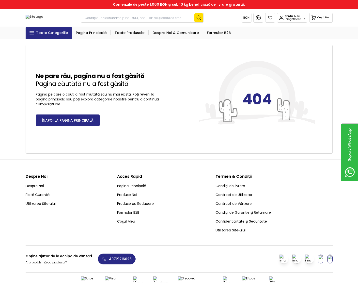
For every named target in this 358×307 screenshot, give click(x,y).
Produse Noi (127, 194)
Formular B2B (128, 212)
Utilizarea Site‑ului (41, 203)
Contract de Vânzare (234, 203)
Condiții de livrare (230, 185)
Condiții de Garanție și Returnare (243, 212)
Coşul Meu (126, 221)
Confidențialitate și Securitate (241, 221)
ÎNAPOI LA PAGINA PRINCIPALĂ (67, 120)
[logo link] (34, 18)
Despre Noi (35, 185)
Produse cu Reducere (135, 203)
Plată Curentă (37, 194)
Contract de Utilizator (234, 194)
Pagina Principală (131, 185)
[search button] (198, 17)
